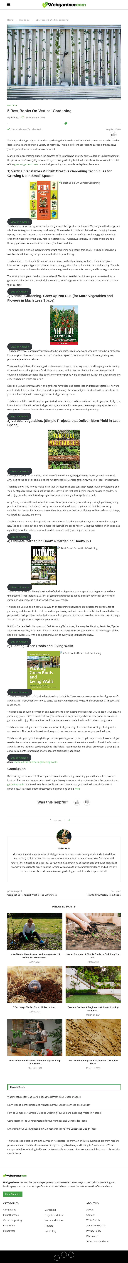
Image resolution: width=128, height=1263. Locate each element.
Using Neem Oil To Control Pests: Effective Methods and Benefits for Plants (47, 1120)
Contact (90, 1215)
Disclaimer (92, 1236)
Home (10, 19)
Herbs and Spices (54, 1220)
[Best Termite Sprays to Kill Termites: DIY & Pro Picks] (93, 1037)
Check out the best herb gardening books (35, 761)
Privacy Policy (93, 1231)
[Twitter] (64, 1257)
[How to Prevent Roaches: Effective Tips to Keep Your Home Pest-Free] (34, 1037)
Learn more (14, 1153)
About (89, 1209)
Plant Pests (9, 1231)
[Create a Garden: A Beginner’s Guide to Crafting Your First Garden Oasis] (93, 984)
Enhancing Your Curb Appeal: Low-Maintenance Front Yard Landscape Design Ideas (51, 1128)
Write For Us (93, 1220)
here (77, 788)
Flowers (49, 1226)
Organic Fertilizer (54, 1215)
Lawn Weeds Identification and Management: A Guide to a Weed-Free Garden (48, 1104)
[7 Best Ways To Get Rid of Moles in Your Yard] (34, 984)
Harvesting (50, 1231)
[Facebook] (56, 1257)
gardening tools (16, 784)
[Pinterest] (71, 1257)
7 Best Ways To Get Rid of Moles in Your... (35, 1007)
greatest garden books (26, 164)
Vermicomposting (12, 1220)
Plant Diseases (11, 1215)
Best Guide (24, 19)
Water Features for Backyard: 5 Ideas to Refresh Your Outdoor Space (44, 1096)
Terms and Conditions (98, 1241)
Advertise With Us (96, 1225)
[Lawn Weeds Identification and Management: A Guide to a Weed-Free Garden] (34, 931)
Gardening (50, 1210)
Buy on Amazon (19, 291)
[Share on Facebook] (73, 820)
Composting (9, 1209)
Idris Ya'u (15, 117)
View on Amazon (20, 221)
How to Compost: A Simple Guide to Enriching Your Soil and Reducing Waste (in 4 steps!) (54, 1112)
